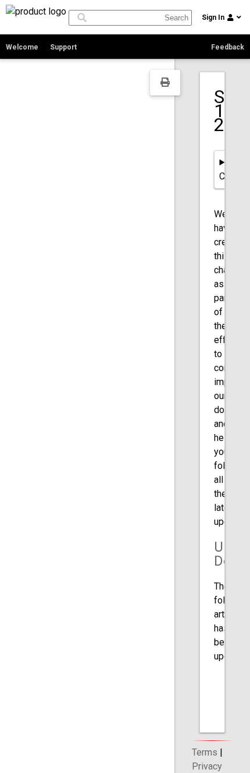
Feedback (227, 47)
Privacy (207, 766)
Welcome (22, 47)
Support (63, 47)
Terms (204, 752)
